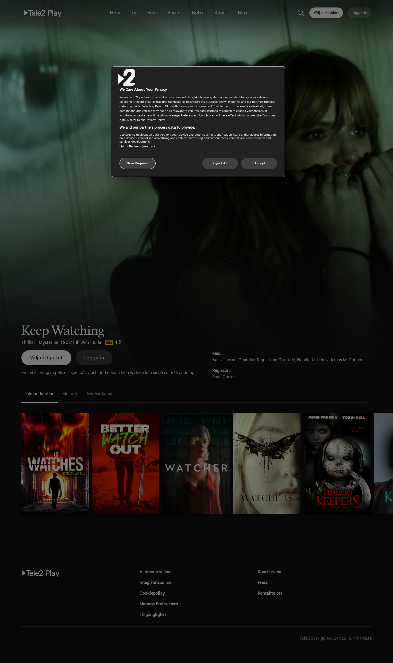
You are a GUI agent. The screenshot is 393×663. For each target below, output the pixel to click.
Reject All (220, 163)
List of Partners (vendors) (137, 146)
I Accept (259, 163)
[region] (198, 121)
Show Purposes (137, 163)
